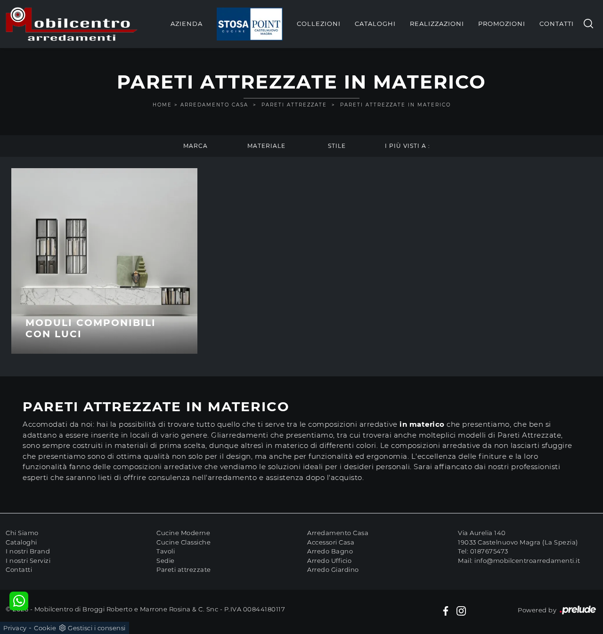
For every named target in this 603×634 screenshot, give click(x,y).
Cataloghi (375, 23)
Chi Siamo (22, 532)
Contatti (556, 23)
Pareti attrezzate (183, 569)
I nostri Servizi (28, 560)
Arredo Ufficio (329, 560)
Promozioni (501, 23)
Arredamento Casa (214, 105)
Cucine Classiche (183, 542)
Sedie (165, 560)
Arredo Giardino (333, 569)
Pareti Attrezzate (294, 105)
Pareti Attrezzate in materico (395, 105)
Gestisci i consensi (97, 628)
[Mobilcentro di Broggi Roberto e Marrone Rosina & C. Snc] (72, 24)
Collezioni (319, 23)
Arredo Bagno (330, 551)
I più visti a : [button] (407, 145)
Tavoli (165, 551)
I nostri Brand (28, 551)
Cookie (45, 628)
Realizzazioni (437, 23)
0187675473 (489, 551)
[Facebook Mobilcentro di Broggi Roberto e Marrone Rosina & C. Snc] (445, 610)
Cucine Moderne (183, 532)
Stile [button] (337, 145)
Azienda (187, 23)
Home (162, 105)
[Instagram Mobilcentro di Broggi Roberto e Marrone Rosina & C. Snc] (461, 610)
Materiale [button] (266, 145)
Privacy (15, 628)
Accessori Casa (330, 542)
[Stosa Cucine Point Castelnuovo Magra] (250, 24)
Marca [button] (195, 145)
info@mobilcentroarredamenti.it (527, 560)
